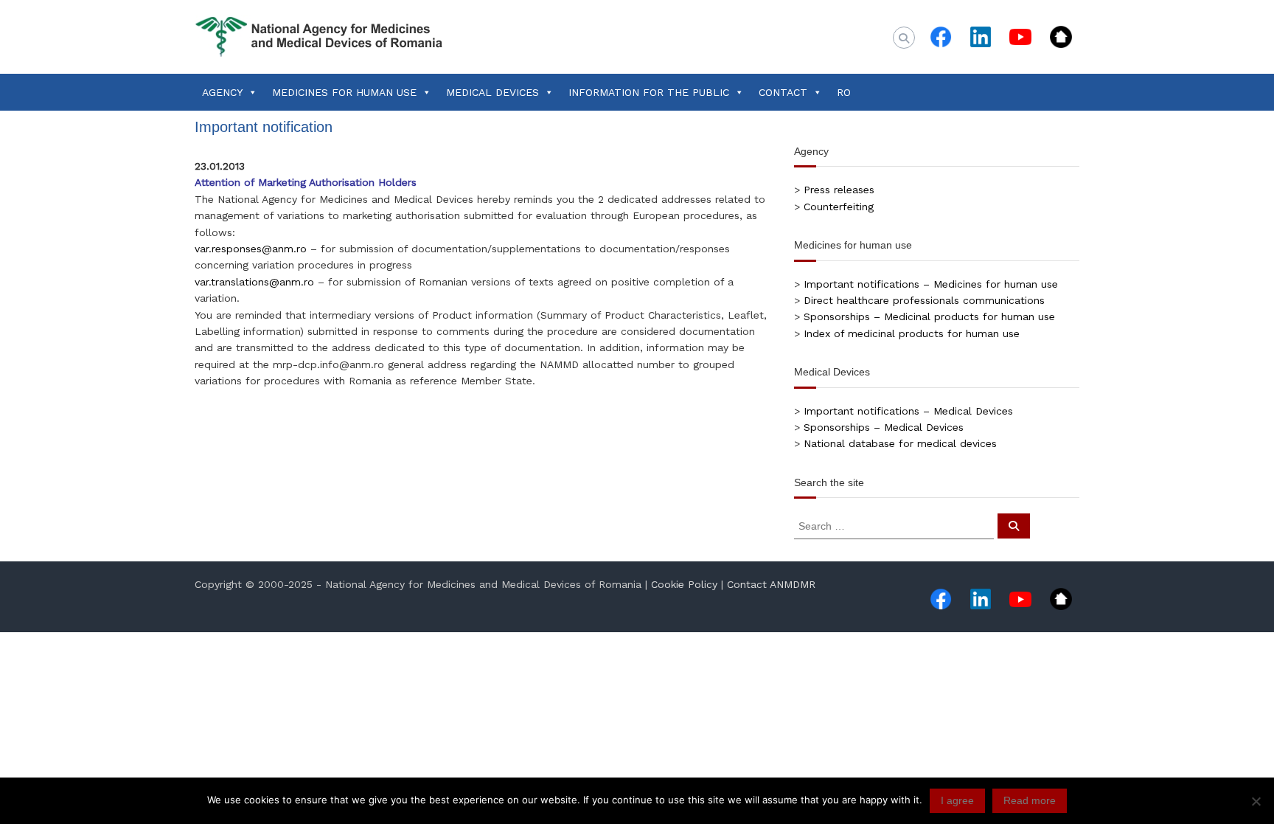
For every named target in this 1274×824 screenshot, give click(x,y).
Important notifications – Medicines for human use (931, 284)
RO (844, 92)
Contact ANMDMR (771, 584)
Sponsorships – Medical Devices (884, 427)
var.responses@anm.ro (251, 249)
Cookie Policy (684, 584)
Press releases (839, 189)
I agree (957, 800)
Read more (1029, 800)
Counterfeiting (839, 206)
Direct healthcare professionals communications (924, 300)
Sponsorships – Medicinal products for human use (929, 316)
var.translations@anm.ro (254, 282)
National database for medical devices (900, 443)
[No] (1255, 801)
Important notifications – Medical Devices (908, 411)
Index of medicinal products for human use (912, 333)
